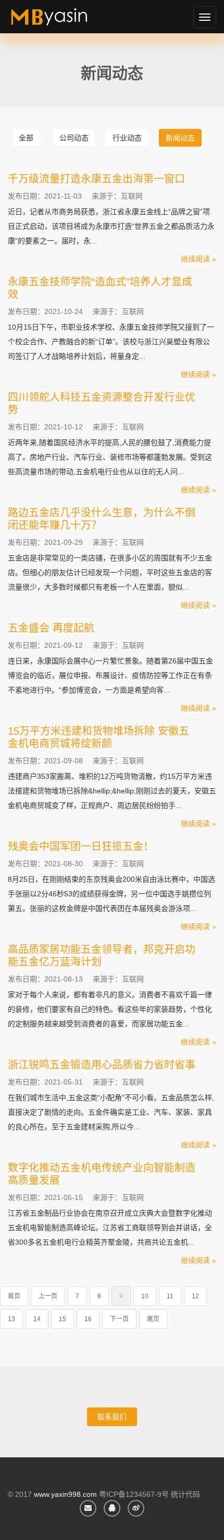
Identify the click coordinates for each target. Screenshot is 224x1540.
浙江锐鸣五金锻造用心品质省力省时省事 (101, 1065)
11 (170, 1296)
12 (195, 1296)
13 (11, 1319)
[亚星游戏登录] (61, 21)
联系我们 (112, 1417)
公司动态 (74, 138)
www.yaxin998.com (65, 1494)
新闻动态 (180, 138)
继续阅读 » (198, 259)
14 (37, 1319)
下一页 (119, 1319)
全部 (26, 138)
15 (62, 1319)
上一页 (48, 1296)
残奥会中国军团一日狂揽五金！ (81, 846)
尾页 (153, 1319)
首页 (14, 1296)
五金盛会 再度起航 (51, 628)
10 (144, 1296)
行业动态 (127, 138)
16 (88, 1319)
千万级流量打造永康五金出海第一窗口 (96, 179)
